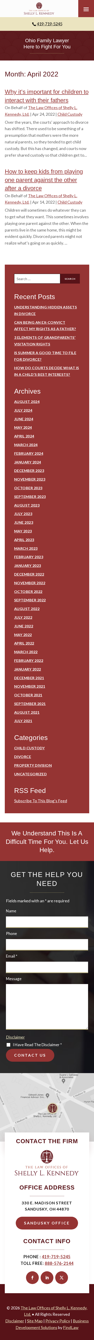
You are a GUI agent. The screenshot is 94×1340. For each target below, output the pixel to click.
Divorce (22, 756)
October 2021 (28, 695)
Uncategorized (30, 774)
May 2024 (23, 427)
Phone (11, 933)
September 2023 (30, 496)
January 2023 (27, 565)
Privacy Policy (57, 1320)
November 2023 (29, 479)
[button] (86, 9)
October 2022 (28, 591)
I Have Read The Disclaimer (37, 1045)
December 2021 (29, 678)
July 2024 (23, 410)
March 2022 (26, 652)
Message (13, 978)
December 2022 (29, 574)
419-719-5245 (49, 23)
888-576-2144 (59, 1263)
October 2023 (28, 488)
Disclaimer (15, 1037)
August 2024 (27, 401)
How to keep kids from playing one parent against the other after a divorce (44, 180)
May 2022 (23, 634)
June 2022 (23, 626)
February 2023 (28, 557)
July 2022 (23, 617)
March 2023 (26, 548)
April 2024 (24, 436)
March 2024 (26, 444)
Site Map (35, 1320)
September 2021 (30, 703)
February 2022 (28, 660)
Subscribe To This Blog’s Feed (40, 800)
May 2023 (23, 531)
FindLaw (70, 1327)
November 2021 (29, 686)
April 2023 (24, 539)
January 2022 (27, 669)
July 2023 (23, 513)
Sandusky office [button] (47, 1223)
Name (11, 910)
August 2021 (27, 712)
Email (11, 956)
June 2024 (23, 419)
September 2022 (30, 600)
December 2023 (29, 470)
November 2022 (29, 583)
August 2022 (27, 608)
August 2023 (27, 505)
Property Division (33, 765)
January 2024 (27, 462)
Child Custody (69, 114)
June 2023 (23, 522)
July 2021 (23, 721)
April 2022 (24, 643)
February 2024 (28, 453)
